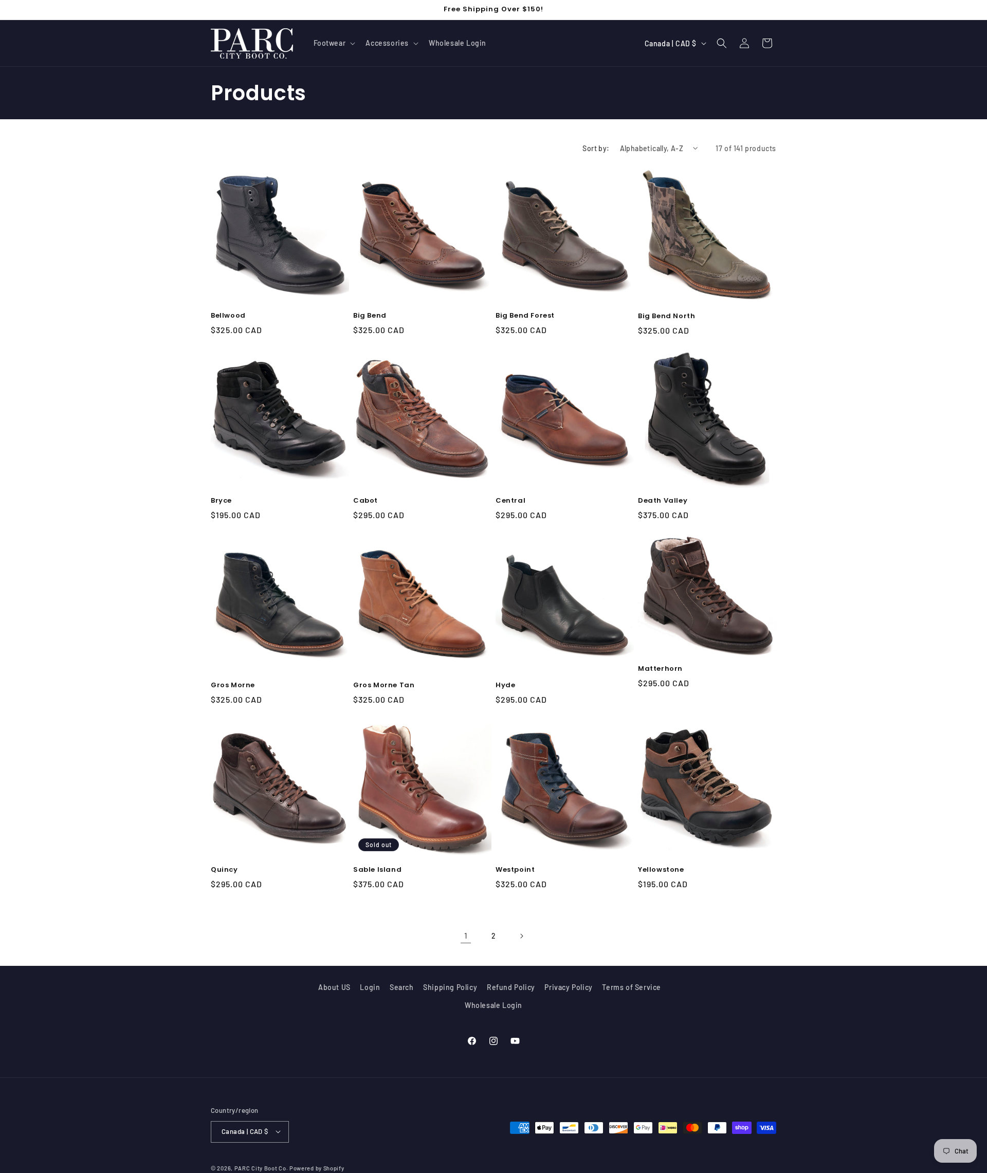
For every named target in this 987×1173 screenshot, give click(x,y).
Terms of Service (631, 987)
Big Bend (370, 315)
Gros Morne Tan (383, 685)
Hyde (505, 685)
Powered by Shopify (316, 1167)
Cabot (365, 501)
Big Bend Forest (525, 315)
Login (370, 987)
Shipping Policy (450, 987)
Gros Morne (233, 685)
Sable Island (377, 870)
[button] (333, 43)
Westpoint (515, 870)
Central (510, 501)
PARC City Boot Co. (261, 1167)
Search (402, 987)
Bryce (221, 501)
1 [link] (466, 935)
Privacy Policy (568, 987)
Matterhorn (660, 669)
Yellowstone (661, 870)
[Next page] (521, 936)
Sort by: (595, 148)
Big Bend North (666, 316)
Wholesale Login (493, 1005)
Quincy (224, 870)
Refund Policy (511, 987)
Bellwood (228, 315)
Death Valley (662, 501)
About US (334, 987)
